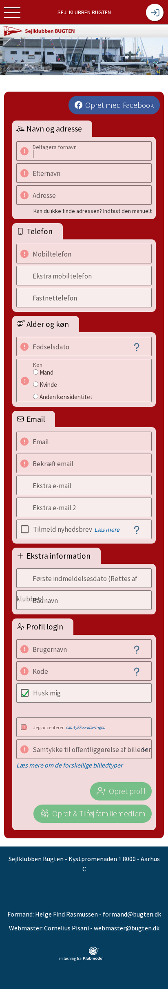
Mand (46, 372)
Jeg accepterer (69, 727)
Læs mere (106, 529)
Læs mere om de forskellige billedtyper (69, 765)
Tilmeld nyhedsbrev (76, 529)
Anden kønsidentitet (66, 397)
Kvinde (48, 384)
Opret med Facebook (119, 105)
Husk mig (47, 693)
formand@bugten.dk (132, 914)
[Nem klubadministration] (81, 954)
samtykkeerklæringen (85, 727)
